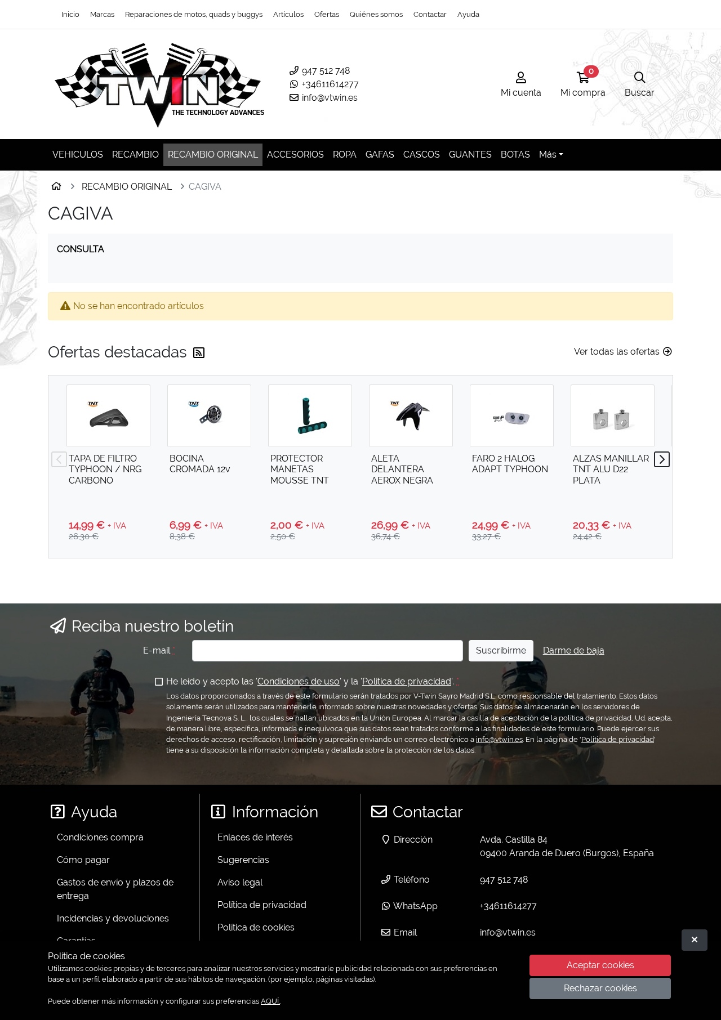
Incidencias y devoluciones (113, 918)
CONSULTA (80, 249)
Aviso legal (239, 882)
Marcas (102, 14)
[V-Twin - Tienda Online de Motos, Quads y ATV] (160, 84)
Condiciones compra (100, 837)
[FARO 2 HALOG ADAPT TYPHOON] (511, 415)
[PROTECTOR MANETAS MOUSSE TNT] (310, 415)
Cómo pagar (83, 860)
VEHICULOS (77, 154)
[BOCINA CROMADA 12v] (209, 415)
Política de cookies (256, 927)
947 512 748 (325, 70)
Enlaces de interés (255, 837)
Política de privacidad (406, 681)
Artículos (288, 14)
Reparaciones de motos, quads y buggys (193, 14)
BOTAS (515, 154)
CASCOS (421, 154)
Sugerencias (243, 860)
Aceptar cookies (600, 965)
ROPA (345, 154)
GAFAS (380, 154)
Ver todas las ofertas (618, 351)
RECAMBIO (135, 154)
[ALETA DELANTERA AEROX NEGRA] (411, 415)
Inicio (70, 14)
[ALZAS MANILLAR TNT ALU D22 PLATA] (612, 415)
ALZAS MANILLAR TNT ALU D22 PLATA (611, 469)
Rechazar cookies (600, 988)
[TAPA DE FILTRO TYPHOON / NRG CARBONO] (108, 415)
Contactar (430, 14)
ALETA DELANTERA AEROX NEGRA (402, 469)
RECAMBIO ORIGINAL (213, 154)
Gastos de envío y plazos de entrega (115, 889)
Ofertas (326, 14)
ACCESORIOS (295, 154)
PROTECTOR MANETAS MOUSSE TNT (299, 469)
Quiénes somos (376, 14)
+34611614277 (329, 84)
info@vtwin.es (329, 97)
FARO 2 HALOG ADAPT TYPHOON (510, 464)
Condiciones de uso (298, 681)
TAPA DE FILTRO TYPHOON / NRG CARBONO (105, 469)
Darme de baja (573, 650)
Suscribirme (501, 650)
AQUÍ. (270, 1001)
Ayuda (468, 14)
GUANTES (470, 154)
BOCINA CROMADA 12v (200, 464)
